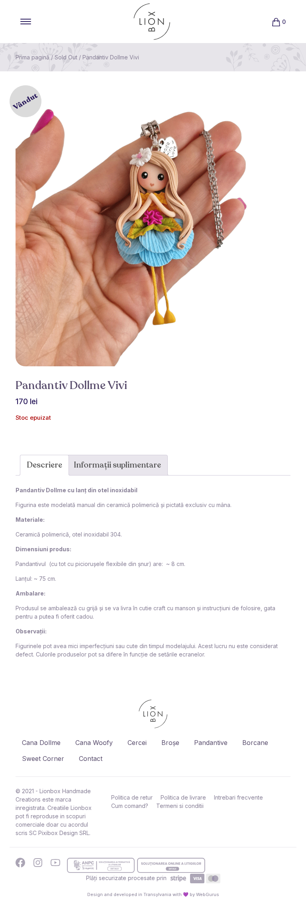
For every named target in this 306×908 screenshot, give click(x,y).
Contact (90, 759)
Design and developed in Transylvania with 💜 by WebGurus (153, 894)
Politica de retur (132, 797)
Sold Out (66, 57)
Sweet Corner (43, 759)
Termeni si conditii (180, 805)
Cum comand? (129, 805)
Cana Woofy (94, 743)
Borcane (255, 743)
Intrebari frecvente (238, 797)
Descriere (44, 465)
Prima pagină (32, 57)
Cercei (137, 743)
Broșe (170, 743)
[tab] (44, 465)
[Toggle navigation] (26, 21)
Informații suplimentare (117, 465)
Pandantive (211, 743)
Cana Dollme (41, 743)
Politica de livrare (183, 797)
